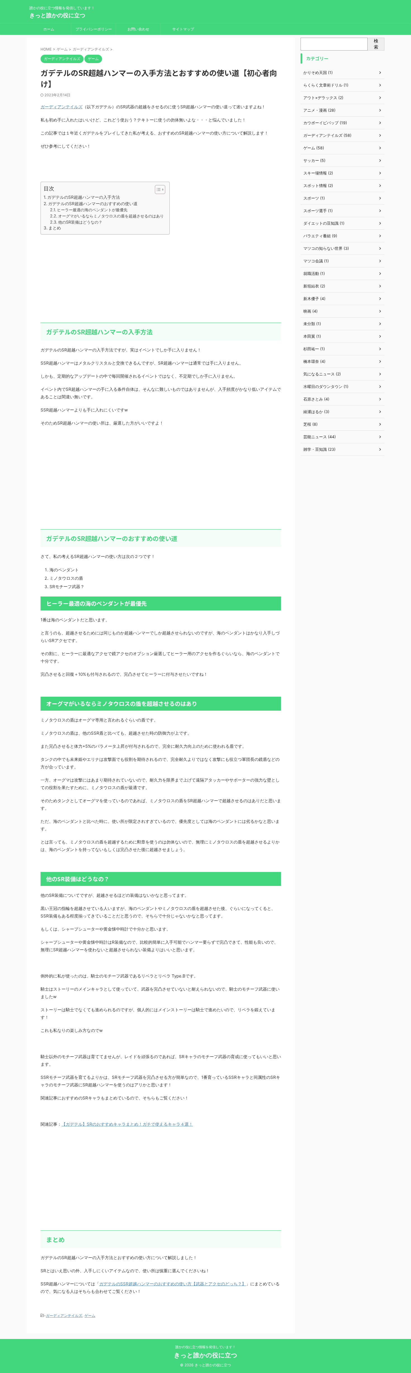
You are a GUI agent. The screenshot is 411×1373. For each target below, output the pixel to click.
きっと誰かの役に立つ (57, 15)
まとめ (54, 228)
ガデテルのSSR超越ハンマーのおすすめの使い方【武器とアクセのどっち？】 (172, 1283)
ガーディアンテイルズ (61, 106)
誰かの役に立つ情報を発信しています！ (205, 1347)
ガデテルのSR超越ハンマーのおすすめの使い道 (93, 203)
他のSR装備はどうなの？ (80, 222)
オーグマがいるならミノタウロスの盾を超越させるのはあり (111, 216)
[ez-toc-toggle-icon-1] (157, 189)
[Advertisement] (161, 278)
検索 (376, 44)
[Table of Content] (160, 189)
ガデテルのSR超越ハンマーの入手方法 (83, 197)
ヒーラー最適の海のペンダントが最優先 (92, 209)
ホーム (48, 29)
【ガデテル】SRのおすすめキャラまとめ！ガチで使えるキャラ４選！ (127, 1124)
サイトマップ (183, 29)
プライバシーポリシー (93, 29)
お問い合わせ (138, 29)
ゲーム (89, 1315)
